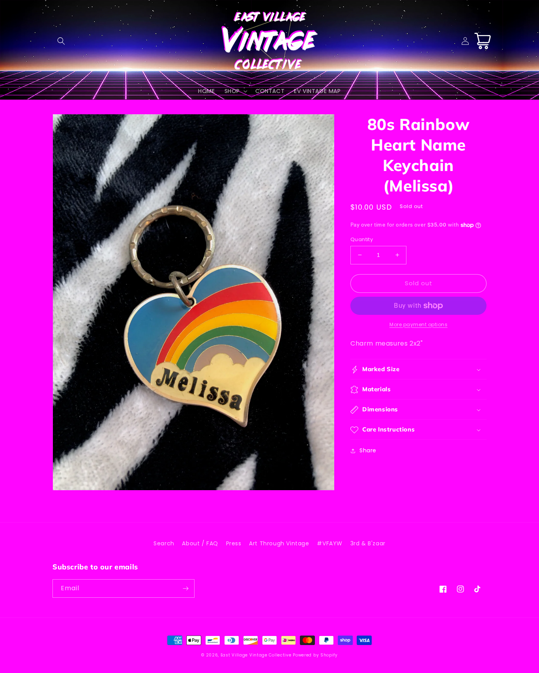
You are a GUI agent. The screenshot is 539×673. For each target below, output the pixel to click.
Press (233, 543)
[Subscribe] (185, 588)
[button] (61, 41)
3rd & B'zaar (368, 543)
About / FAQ (200, 543)
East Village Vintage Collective (256, 655)
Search (163, 543)
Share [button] (367, 451)
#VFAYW (329, 543)
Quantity (361, 239)
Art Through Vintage (279, 543)
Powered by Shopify (315, 655)
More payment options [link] (418, 324)
